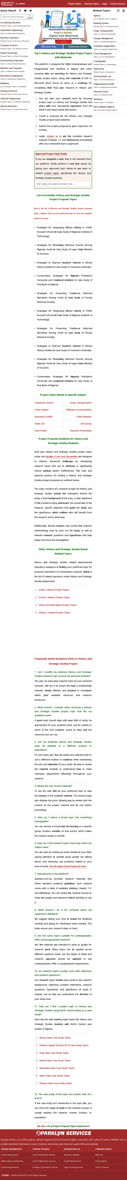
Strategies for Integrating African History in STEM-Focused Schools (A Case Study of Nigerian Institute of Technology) (64, 232)
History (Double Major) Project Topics (58, 604)
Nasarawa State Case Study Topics (57, 1068)
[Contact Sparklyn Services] (63, 1135)
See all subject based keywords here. (68, 866)
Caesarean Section (44, 402)
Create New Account (72, 1161)
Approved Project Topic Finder (51, 153)
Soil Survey (86, 423)
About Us (99, 1155)
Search (29, 18)
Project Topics (74, 3)
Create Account (117, 3)
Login (104, 3)
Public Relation (84, 416)
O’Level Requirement (9, 1155)
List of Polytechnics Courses (44, 1161)
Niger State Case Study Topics (55, 1075)
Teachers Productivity (81, 430)
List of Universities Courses (44, 1155)
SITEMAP (5, 1175)
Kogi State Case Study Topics (54, 1052)
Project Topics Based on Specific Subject (63, 394)
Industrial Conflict (43, 416)
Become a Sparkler (71, 1155)
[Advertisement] (63, 636)
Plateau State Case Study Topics (56, 1083)
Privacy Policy (100, 1161)
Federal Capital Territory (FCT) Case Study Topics (64, 1045)
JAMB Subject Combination (12, 1161)
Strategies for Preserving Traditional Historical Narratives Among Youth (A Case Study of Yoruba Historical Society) (64, 297)
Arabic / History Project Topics (54, 589)
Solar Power (41, 430)
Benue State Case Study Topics (55, 1037)
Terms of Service (102, 1167)
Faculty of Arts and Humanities (62, 456)
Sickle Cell (39, 423)
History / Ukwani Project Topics (54, 612)
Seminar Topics (91, 3)
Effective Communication (79, 409)
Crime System (41, 409)
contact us (52, 136)
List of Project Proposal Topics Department (68, 1126)
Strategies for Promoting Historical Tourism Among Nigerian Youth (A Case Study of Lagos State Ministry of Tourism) (64, 249)
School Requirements (10, 1167)
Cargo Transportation (81, 402)
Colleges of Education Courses (45, 1167)
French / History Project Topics (54, 597)
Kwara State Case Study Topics (55, 1060)
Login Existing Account (73, 1167)
